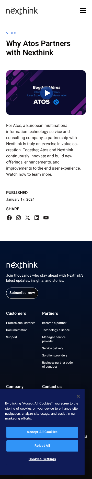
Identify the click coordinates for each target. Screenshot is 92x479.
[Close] (78, 396)
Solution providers (54, 356)
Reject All (42, 445)
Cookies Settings (42, 459)
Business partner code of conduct (57, 365)
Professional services (20, 323)
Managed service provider (53, 339)
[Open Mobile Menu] (83, 11)
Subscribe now (22, 293)
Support (11, 337)
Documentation (17, 330)
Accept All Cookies (42, 432)
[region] (42, 432)
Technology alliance (56, 330)
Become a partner (54, 323)
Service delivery (52, 349)
